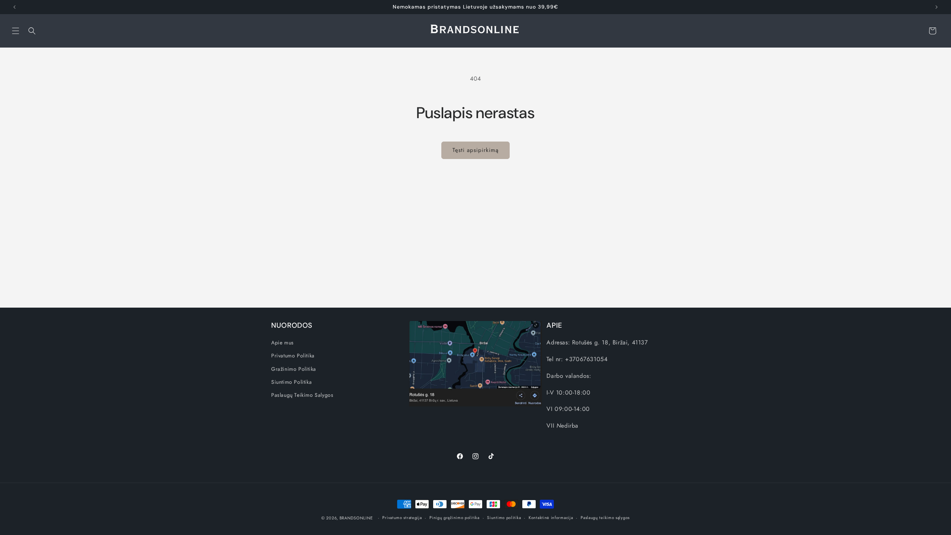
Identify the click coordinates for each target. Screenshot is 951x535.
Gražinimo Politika (293, 368)
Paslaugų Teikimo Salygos (302, 395)
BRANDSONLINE (356, 518)
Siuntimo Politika (291, 381)
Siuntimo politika (504, 518)
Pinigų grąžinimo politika (454, 518)
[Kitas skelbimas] (936, 7)
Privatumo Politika (293, 355)
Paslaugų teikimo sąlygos (605, 518)
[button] (15, 31)
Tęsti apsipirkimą (475, 150)
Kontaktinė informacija (551, 518)
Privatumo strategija (402, 518)
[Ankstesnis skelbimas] (14, 7)
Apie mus (282, 342)
